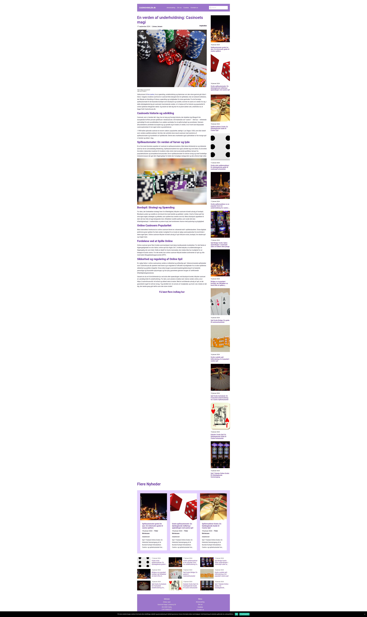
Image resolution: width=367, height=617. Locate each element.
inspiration (203, 26)
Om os (179, 8)
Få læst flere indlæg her (172, 292)
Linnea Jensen (157, 26)
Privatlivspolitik (244, 614)
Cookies (186, 8)
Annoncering (171, 8)
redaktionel (146, 537)
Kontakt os (194, 8)
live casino (150, 94)
